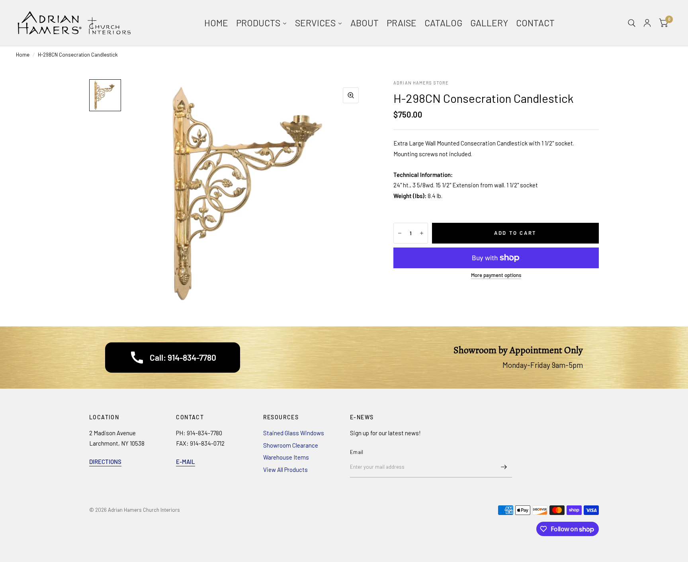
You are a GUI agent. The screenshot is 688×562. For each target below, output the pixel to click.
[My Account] (647, 23)
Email (356, 452)
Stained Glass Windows (293, 432)
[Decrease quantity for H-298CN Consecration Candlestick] (400, 233)
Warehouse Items (286, 457)
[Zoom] (351, 95)
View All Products (285, 469)
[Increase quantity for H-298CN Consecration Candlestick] (422, 233)
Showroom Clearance (290, 445)
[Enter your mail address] (504, 467)
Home (22, 54)
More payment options (496, 275)
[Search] (631, 23)
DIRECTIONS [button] (105, 461)
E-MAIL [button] (185, 461)
